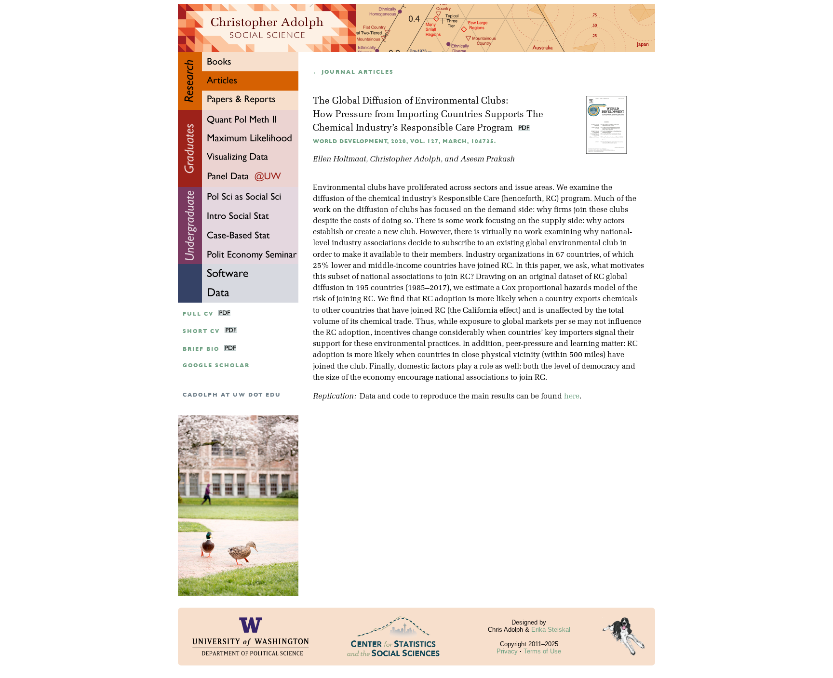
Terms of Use (542, 651)
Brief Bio (201, 349)
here (571, 396)
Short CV (201, 331)
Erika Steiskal (550, 629)
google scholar (216, 365)
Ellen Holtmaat (339, 159)
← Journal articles (353, 72)
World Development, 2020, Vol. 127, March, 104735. (404, 141)
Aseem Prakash (487, 159)
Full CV (198, 314)
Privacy (507, 651)
